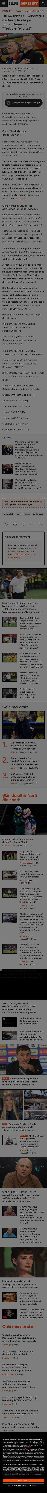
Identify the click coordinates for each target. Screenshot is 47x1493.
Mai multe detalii (27, 1446)
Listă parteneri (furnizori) (8, 1476)
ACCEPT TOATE (23, 1480)
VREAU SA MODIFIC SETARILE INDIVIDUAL (23, 1486)
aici (12, 1456)
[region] (23, 1462)
